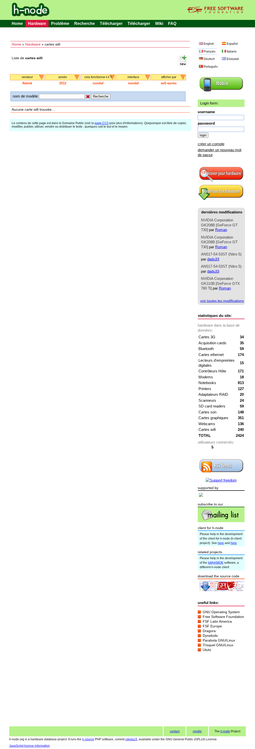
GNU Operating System (221, 612)
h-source (88, 739)
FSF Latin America (217, 621)
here (221, 543)
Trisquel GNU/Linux (218, 645)
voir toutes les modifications (222, 301)
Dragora (209, 631)
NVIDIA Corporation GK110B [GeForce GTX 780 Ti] (220, 283)
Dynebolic (210, 636)
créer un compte (211, 144)
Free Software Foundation (223, 617)
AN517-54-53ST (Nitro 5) (221, 254)
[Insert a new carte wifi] (182, 65)
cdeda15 (131, 739)
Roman (221, 230)
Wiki (159, 23)
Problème (60, 23)
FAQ (172, 23)
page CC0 (102, 123)
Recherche (84, 23)
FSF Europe (212, 626)
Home (17, 23)
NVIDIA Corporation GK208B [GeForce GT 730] (219, 225)
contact (175, 731)
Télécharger (111, 23)
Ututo (207, 650)
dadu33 (213, 259)
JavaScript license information (29, 746)
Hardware (37, 23)
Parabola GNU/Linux (219, 640)
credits (197, 731)
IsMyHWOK (215, 562)
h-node (225, 731)
